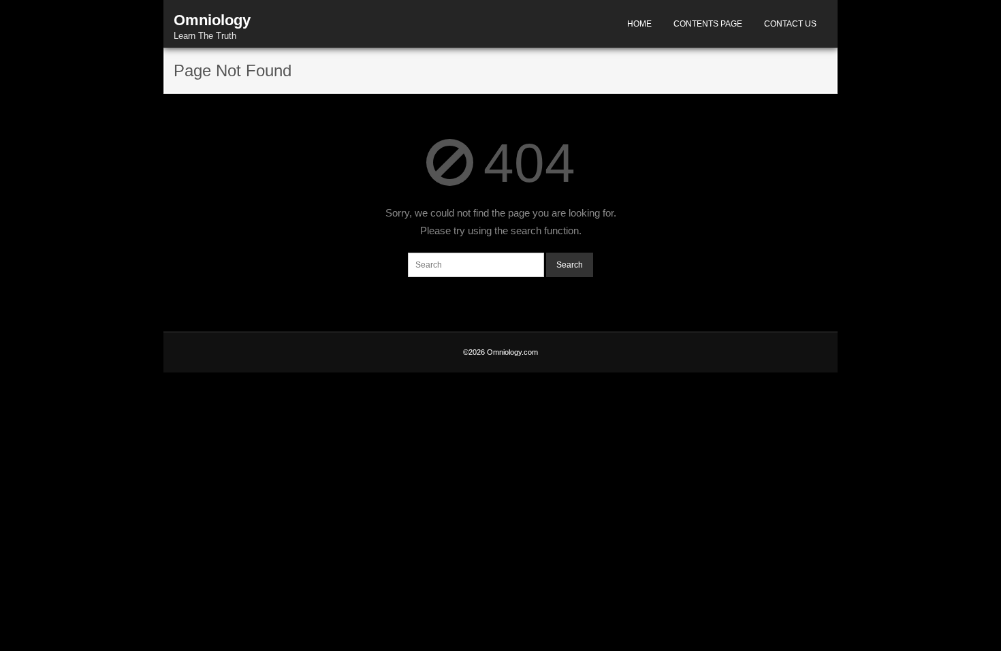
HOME (639, 24)
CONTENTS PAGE (707, 24)
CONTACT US (790, 24)
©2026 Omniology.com (500, 352)
